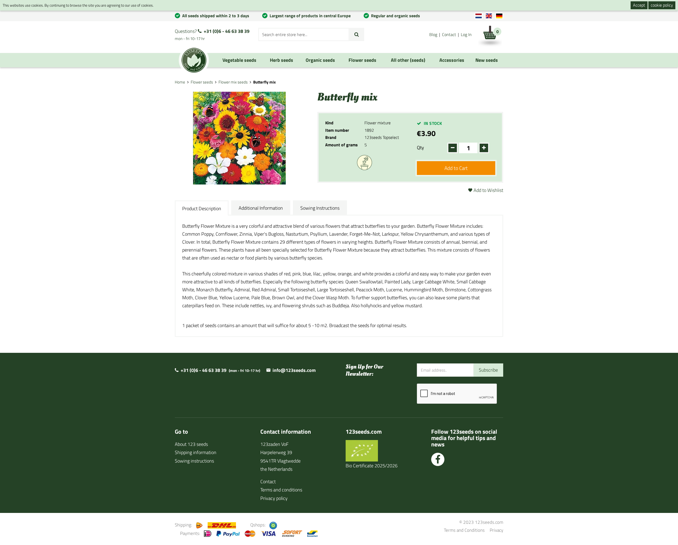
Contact (449, 34)
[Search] (356, 34)
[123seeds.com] (194, 60)
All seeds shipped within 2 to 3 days (215, 15)
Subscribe (488, 369)
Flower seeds (202, 82)
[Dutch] (479, 16)
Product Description (201, 208)
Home (180, 82)
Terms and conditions (281, 489)
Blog (433, 34)
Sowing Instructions (320, 208)
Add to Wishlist (488, 190)
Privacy (496, 530)
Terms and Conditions (464, 530)
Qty (420, 147)
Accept (639, 5)
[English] (489, 16)
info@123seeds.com (294, 370)
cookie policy (662, 5)
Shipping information (195, 452)
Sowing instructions (194, 460)
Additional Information (261, 208)
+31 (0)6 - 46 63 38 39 (226, 31)
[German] (499, 16)
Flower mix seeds (233, 82)
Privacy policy (274, 498)
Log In (466, 34)
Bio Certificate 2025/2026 (372, 465)
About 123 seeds (191, 444)
